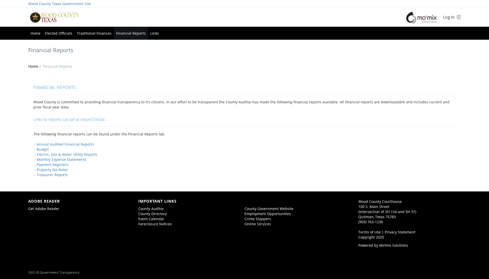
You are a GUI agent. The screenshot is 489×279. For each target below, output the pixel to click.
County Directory (152, 213)
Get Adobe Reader (43, 208)
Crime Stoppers (257, 218)
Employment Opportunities (267, 213)
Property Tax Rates (52, 169)
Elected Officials (58, 33)
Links (154, 33)
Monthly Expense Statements (61, 159)
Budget (43, 149)
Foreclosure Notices (155, 223)
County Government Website (268, 208)
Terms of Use (369, 232)
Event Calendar (151, 218)
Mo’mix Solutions (393, 245)
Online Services (257, 223)
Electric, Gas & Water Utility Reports (67, 154)
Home (35, 33)
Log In (449, 17)
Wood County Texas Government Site (59, 3)
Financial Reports (131, 33)
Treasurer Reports (52, 174)
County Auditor (151, 208)
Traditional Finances (94, 33)
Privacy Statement (400, 232)
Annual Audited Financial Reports (65, 144)
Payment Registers (52, 164)
